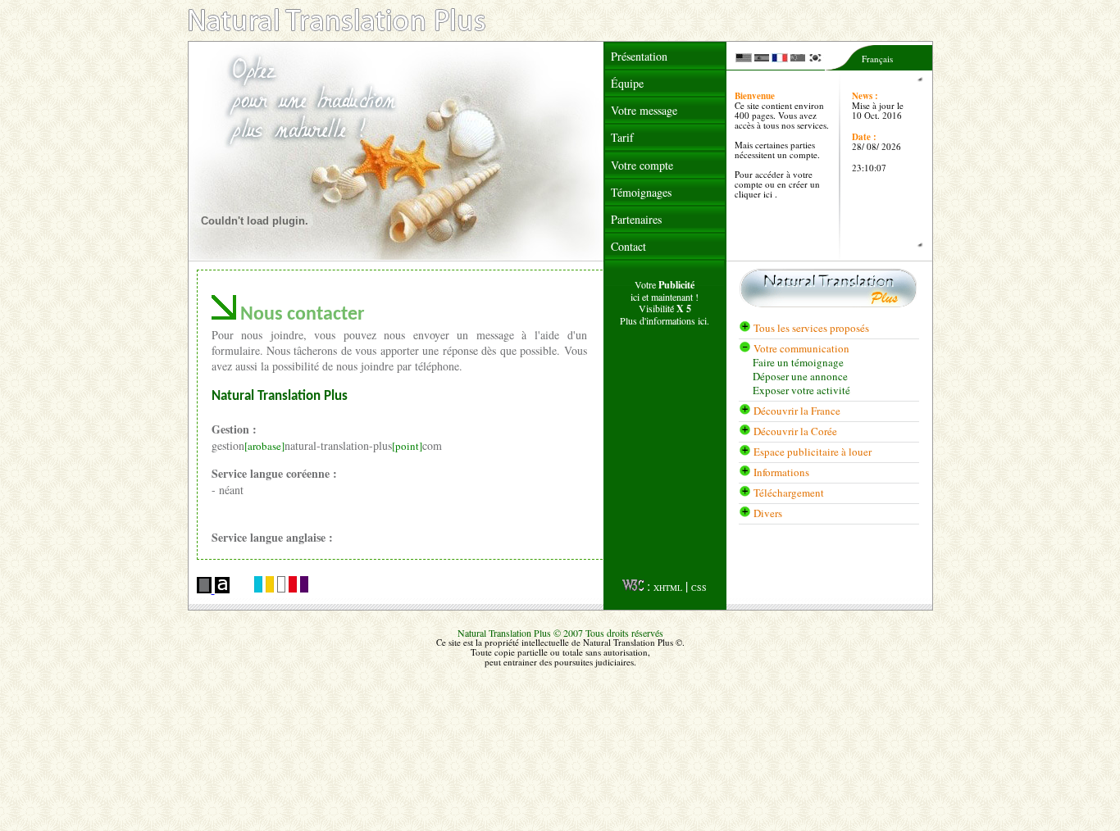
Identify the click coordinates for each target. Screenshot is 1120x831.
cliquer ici (755, 194)
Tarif (622, 137)
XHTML (667, 587)
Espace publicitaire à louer (812, 451)
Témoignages (641, 192)
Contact (628, 246)
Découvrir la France (796, 410)
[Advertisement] (665, 457)
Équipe (627, 83)
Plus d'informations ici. (664, 320)
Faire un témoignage (798, 363)
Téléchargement (788, 492)
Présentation (639, 56)
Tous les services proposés (810, 327)
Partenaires (636, 219)
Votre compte (642, 165)
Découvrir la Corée (795, 431)
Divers (767, 513)
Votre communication (800, 348)
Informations (781, 472)
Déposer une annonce (800, 377)
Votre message (644, 110)
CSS (699, 587)
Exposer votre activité (801, 390)
